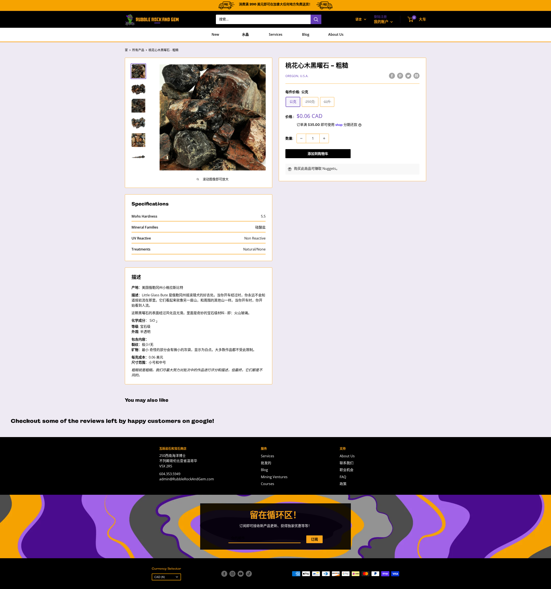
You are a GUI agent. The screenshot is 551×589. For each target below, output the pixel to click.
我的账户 (381, 21)
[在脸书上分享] (392, 75)
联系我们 (346, 463)
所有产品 (138, 50)
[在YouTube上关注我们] (241, 574)
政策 (343, 483)
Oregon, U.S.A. (296, 76)
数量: (289, 138)
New (215, 34)
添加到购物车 (318, 153)
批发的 (266, 463)
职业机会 (346, 469)
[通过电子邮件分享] (416, 75)
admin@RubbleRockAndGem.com (186, 479)
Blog (305, 34)
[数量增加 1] (324, 138)
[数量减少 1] (301, 138)
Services (275, 34)
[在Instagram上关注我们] (232, 574)
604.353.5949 (169, 474)
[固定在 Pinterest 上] (400, 75)
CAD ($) (159, 577)
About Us (336, 34)
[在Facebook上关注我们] (224, 574)
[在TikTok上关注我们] (249, 574)
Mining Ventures (274, 477)
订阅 (314, 539)
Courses (267, 483)
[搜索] (316, 19)
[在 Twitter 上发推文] (408, 75)
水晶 (245, 34)
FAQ (343, 477)
